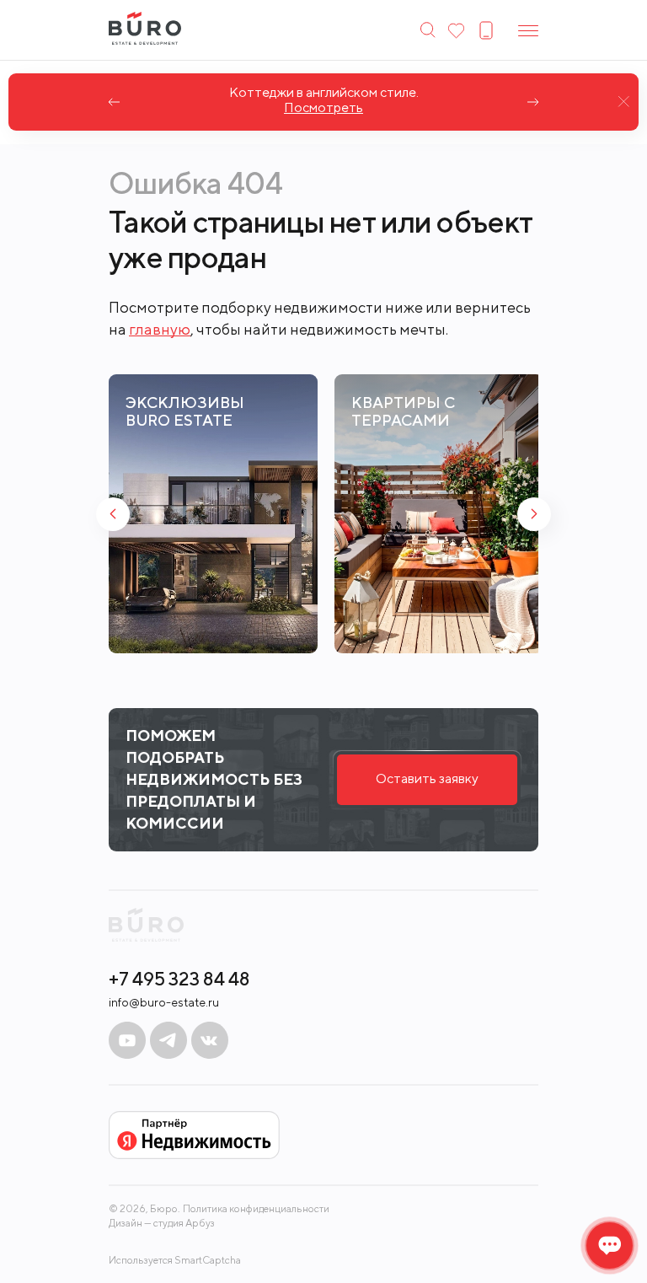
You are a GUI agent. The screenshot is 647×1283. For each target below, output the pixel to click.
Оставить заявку (427, 778)
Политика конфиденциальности (256, 1209)
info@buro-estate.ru (164, 1002)
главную (159, 329)
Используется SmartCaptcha (175, 1259)
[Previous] (114, 102)
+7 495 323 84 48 (179, 979)
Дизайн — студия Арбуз (162, 1222)
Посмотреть (323, 107)
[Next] (532, 102)
